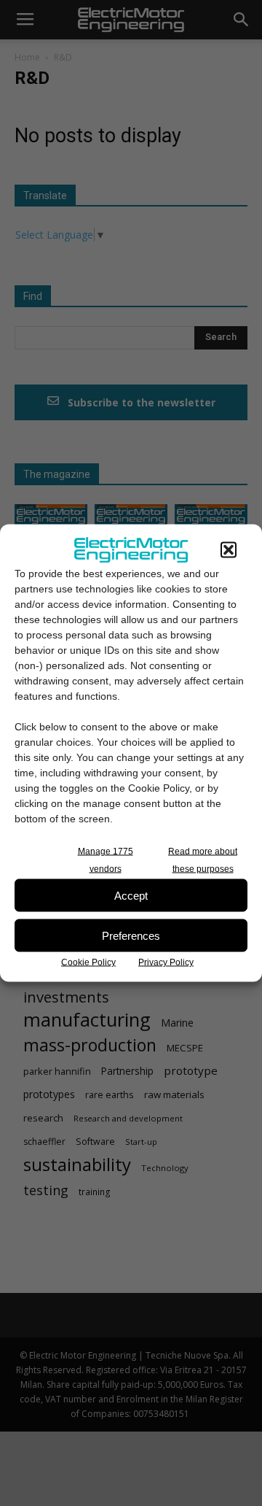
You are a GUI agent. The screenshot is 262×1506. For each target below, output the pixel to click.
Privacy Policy (166, 962)
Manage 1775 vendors (105, 860)
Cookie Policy (88, 962)
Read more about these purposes (202, 860)
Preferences (131, 935)
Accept (131, 895)
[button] (228, 550)
